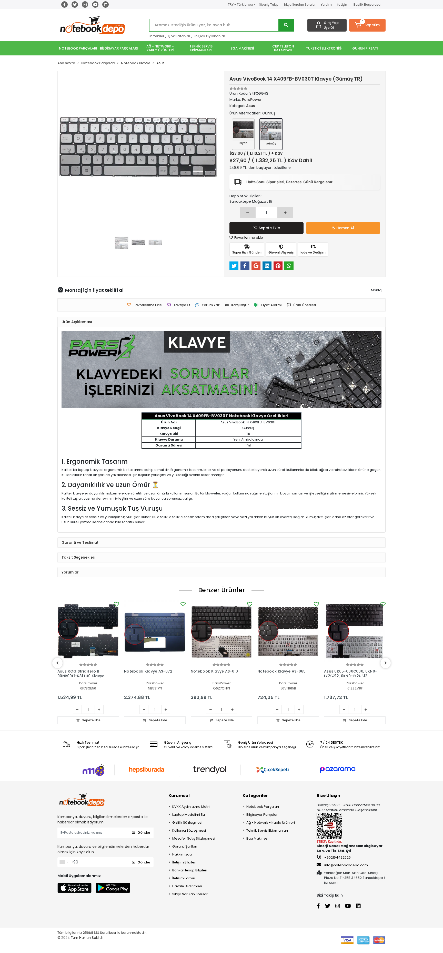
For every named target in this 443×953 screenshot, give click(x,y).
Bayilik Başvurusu (367, 4)
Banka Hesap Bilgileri (189, 870)
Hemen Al (345, 227)
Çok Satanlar (179, 36)
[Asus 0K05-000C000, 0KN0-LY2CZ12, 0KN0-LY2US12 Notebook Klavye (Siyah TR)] (355, 631)
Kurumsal (179, 796)
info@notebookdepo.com (346, 865)
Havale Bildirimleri (187, 886)
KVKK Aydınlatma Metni (191, 806)
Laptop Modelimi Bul (189, 814)
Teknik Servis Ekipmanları (267, 830)
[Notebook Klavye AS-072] (155, 631)
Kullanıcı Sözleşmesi (189, 830)
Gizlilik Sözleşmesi (187, 822)
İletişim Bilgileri (184, 862)
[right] (385, 663)
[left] (57, 663)
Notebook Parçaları (262, 806)
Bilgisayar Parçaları (262, 814)
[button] (367, 25)
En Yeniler (156, 36)
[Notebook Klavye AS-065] (288, 631)
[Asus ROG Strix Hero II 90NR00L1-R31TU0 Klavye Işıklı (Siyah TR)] (88, 631)
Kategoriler (255, 796)
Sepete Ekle (269, 227)
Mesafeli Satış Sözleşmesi (193, 838)
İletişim (342, 4)
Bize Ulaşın (328, 796)
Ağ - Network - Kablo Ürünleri (270, 822)
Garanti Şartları (184, 846)
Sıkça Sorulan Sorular (300, 4)
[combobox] (63, 862)
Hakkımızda (182, 854)
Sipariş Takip (268, 4)
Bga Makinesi (257, 838)
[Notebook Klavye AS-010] (221, 631)
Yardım (326, 4)
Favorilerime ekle (248, 237)
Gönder (143, 832)
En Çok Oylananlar (209, 36)
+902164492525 (337, 857)
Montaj (376, 290)
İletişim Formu (183, 878)
